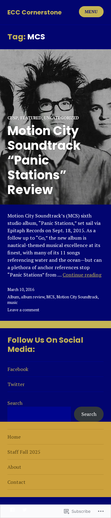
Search (15, 403)
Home (14, 436)
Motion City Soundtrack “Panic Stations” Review (43, 160)
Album (13, 297)
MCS (50, 297)
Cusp (12, 118)
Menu (91, 11)
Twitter (16, 384)
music (12, 302)
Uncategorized (61, 118)
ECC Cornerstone (34, 12)
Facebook (17, 369)
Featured (31, 118)
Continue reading (82, 274)
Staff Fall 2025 (23, 451)
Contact (16, 482)
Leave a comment (23, 310)
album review (32, 297)
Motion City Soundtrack (77, 297)
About (14, 467)
